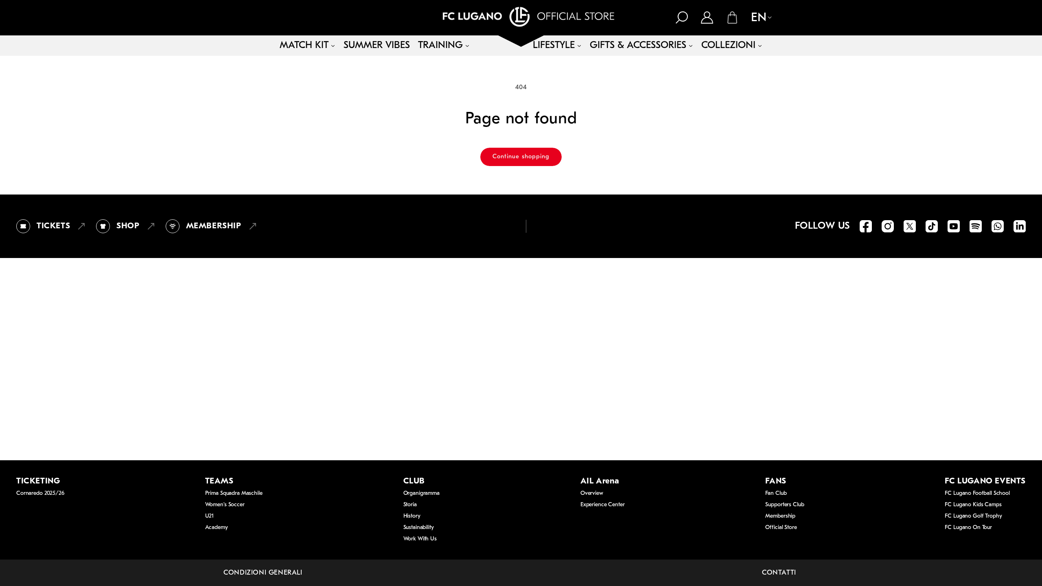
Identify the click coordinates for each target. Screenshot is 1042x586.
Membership (780, 516)
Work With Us (420, 539)
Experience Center (602, 505)
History (411, 516)
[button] (681, 17)
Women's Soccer (225, 505)
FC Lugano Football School (977, 493)
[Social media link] (866, 226)
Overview (591, 493)
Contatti (779, 572)
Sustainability (418, 528)
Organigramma (421, 493)
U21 (209, 516)
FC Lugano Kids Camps (973, 505)
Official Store (781, 528)
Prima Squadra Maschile (234, 493)
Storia (410, 505)
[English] (757, 18)
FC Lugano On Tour (968, 528)
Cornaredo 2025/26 (40, 493)
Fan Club (775, 493)
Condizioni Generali (262, 572)
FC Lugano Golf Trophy (973, 516)
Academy (216, 528)
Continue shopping (521, 157)
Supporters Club (784, 505)
